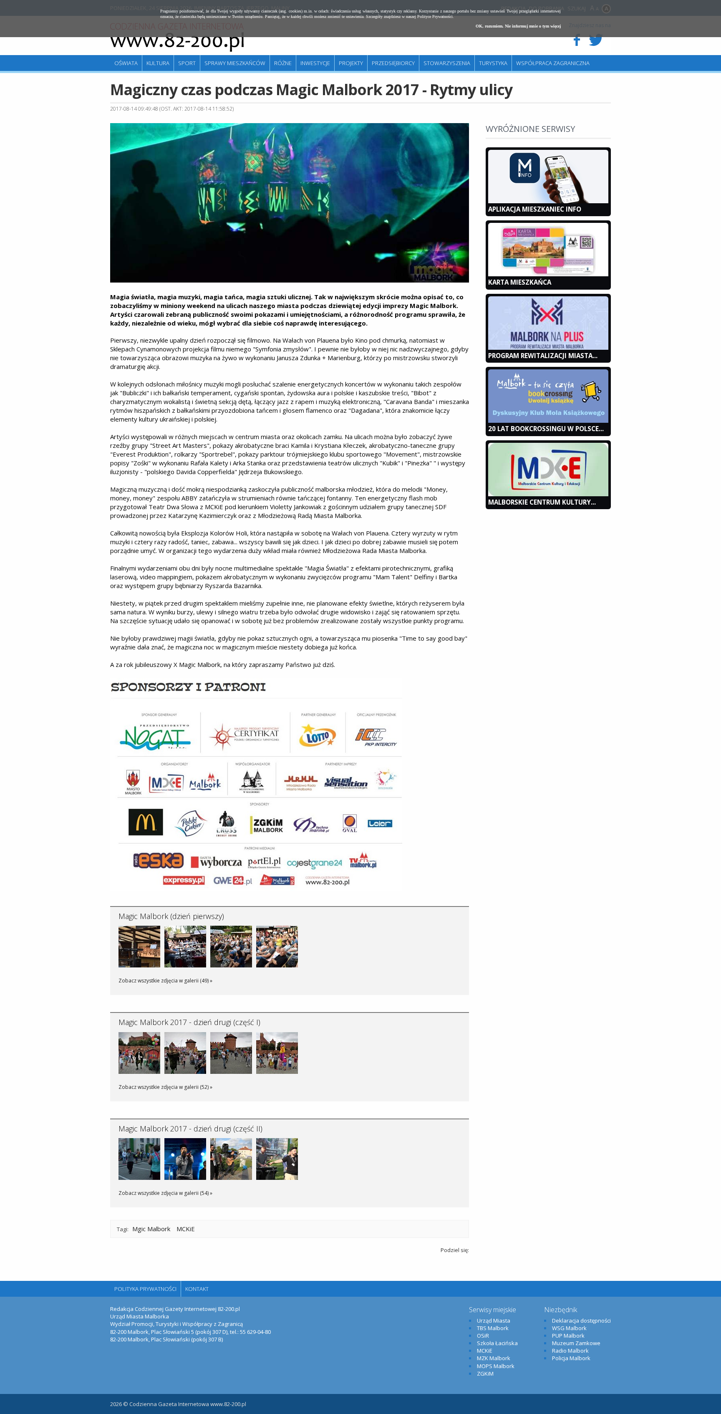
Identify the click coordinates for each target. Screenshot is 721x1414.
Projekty (351, 63)
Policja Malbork (571, 1358)
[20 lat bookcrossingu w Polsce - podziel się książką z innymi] (548, 420)
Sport (187, 63)
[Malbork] (177, 37)
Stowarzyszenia (447, 63)
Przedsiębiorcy (393, 63)
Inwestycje (315, 63)
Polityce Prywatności (435, 16)
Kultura (157, 63)
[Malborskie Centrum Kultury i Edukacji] (548, 494)
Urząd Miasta (493, 1320)
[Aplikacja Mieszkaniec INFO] (548, 201)
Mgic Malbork (151, 1229)
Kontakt (197, 1289)
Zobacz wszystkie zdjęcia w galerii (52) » (165, 1087)
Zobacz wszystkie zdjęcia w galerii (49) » (165, 980)
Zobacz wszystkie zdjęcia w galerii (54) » (165, 1193)
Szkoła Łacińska (497, 1343)
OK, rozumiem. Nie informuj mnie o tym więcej (518, 26)
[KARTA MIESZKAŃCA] (548, 274)
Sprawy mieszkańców (234, 63)
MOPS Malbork (495, 1366)
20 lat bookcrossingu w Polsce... (546, 428)
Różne (283, 63)
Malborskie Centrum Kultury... (542, 502)
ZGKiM (485, 1373)
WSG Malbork (569, 1328)
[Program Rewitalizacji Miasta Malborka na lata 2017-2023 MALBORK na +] (548, 347)
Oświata (126, 63)
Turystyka (493, 63)
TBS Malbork (493, 1328)
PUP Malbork (568, 1335)
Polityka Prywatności (145, 1289)
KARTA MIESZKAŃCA (519, 282)
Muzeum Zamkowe (576, 1343)
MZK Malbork (493, 1358)
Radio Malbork (570, 1350)
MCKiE (185, 1229)
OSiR (483, 1335)
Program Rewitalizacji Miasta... (542, 355)
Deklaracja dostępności (581, 1320)
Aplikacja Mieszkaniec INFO (534, 209)
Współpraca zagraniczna (553, 63)
